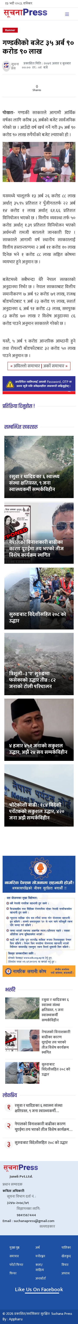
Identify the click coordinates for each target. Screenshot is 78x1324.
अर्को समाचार (54, 366)
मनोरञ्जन (40, 1256)
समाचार (14, 1256)
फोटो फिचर (16, 1265)
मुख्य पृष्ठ (15, 1247)
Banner (10, 30)
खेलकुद (66, 1256)
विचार (65, 1265)
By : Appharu (13, 1319)
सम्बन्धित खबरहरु (21, 427)
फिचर (13, 1273)
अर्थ (38, 1247)
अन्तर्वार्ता (41, 1278)
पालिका (66, 1247)
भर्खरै (10, 990)
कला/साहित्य (40, 1267)
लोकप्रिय (10, 1095)
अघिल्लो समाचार (27, 366)
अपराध (66, 1273)
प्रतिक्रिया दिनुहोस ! (19, 406)
